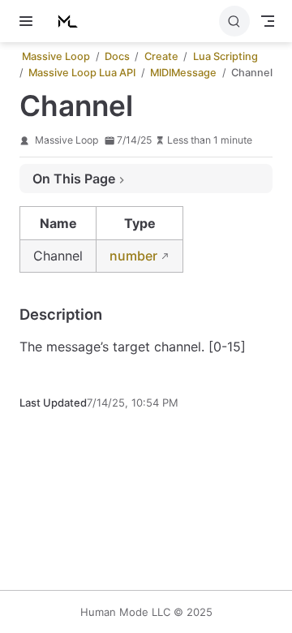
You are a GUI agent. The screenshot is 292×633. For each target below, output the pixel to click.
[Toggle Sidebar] (29, 21)
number (133, 256)
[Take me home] (72, 21)
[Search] (234, 21)
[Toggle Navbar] (267, 21)
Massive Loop (66, 140)
